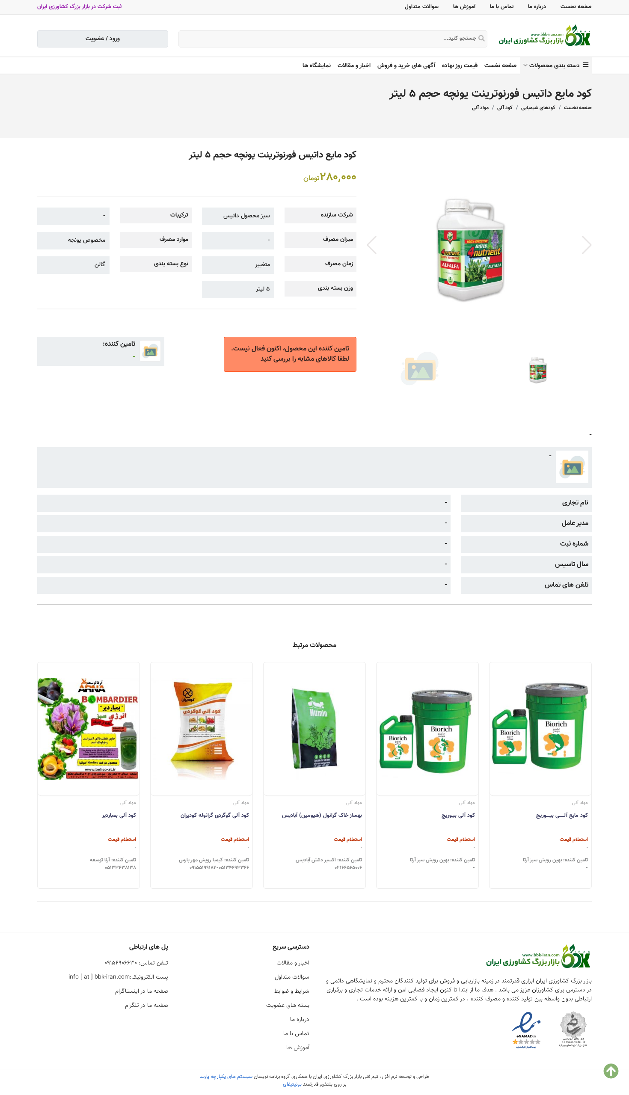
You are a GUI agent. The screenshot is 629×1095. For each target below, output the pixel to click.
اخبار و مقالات (354, 66)
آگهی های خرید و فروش (406, 66)
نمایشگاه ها (317, 66)
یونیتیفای (292, 1084)
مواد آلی (480, 108)
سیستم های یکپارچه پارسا (225, 1076)
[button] (587, 245)
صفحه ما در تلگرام (146, 1005)
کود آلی (505, 108)
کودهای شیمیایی (538, 108)
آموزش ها (464, 7)
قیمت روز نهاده (460, 66)
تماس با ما (501, 7)
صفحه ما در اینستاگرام (141, 991)
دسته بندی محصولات (556, 66)
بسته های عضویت (287, 1005)
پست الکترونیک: (118, 977)
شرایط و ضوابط (291, 991)
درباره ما (537, 7)
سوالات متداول (422, 7)
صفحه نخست (576, 7)
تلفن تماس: (136, 963)
